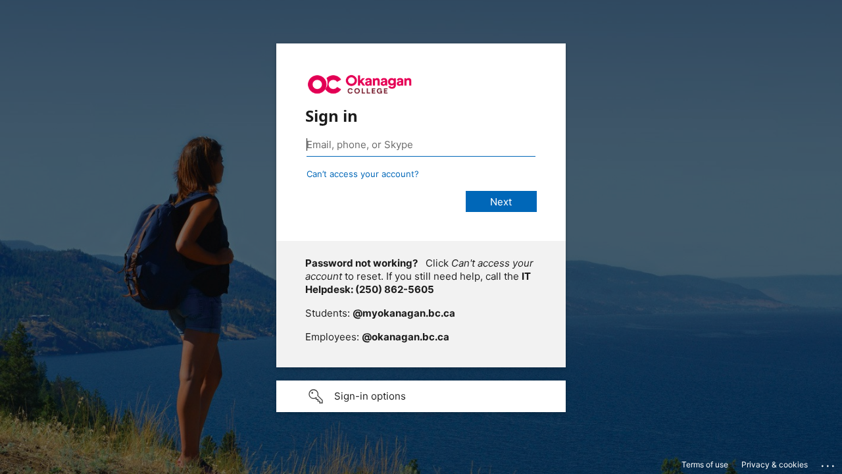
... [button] (829, 462)
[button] (421, 396)
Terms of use (704, 464)
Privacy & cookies (774, 464)
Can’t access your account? (363, 174)
